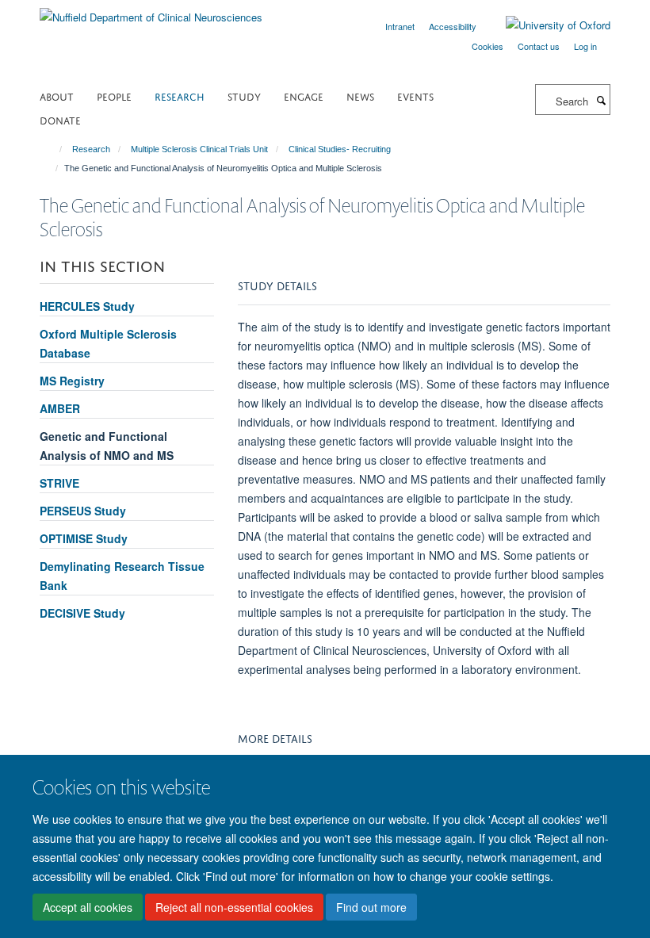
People (114, 95)
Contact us (539, 46)
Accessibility (452, 26)
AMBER (60, 408)
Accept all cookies (87, 907)
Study (244, 95)
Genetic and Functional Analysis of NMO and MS (107, 445)
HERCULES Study (87, 306)
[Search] (601, 100)
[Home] (53, 149)
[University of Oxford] (546, 25)
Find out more (371, 907)
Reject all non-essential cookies (234, 907)
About (57, 95)
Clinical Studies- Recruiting (340, 149)
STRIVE (59, 483)
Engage (303, 95)
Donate (60, 119)
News (360, 95)
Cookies (487, 46)
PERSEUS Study (83, 511)
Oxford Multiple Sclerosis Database (108, 343)
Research (180, 95)
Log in (585, 46)
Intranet (400, 26)
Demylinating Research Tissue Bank (122, 575)
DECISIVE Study (82, 613)
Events (415, 95)
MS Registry (72, 381)
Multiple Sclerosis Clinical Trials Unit (199, 149)
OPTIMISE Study (84, 538)
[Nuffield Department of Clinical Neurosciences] (151, 11)
